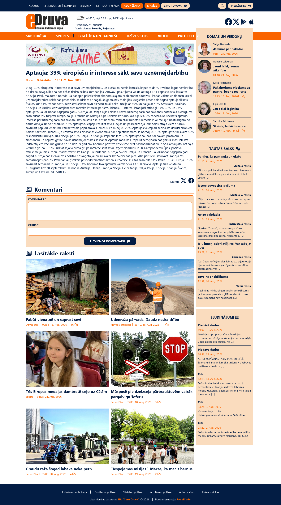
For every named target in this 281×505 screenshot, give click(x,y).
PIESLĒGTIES (238, 5)
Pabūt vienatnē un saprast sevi (53, 319)
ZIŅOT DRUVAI (173, 5)
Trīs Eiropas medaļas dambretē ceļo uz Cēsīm (66, 391)
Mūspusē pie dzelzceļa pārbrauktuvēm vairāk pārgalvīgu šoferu (151, 393)
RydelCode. (184, 499)
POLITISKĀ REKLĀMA (107, 6)
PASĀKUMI (34, 6)
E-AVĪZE (152, 5)
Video (163, 35)
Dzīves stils (137, 35)
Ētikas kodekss (210, 492)
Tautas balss (222, 148)
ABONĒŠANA (132, 5)
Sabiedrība (36, 35)
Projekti (186, 35)
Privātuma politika (104, 492)
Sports (62, 35)
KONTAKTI (70, 6)
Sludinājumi (222, 317)
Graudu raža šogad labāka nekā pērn (59, 468)
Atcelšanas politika (160, 492)
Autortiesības (186, 492)
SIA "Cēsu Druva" (129, 499)
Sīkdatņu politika (132, 492)
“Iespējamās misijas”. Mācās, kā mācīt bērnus (151, 468)
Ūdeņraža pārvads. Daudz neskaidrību (145, 319)
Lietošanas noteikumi (74, 492)
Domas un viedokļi (224, 36)
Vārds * (33, 225)
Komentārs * (37, 199)
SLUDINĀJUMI (52, 6)
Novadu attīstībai (121, 324)
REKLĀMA (85, 6)
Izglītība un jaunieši (97, 35)
